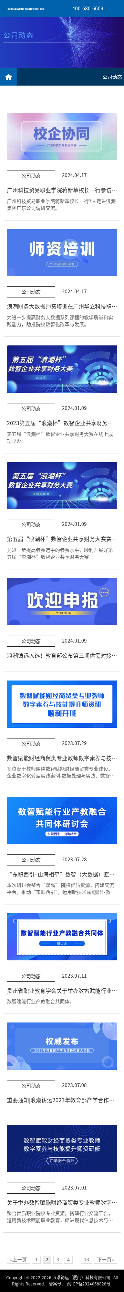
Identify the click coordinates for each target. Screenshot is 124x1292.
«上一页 (18, 1259)
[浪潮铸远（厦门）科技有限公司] (25, 8)
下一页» (105, 1259)
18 (86, 1259)
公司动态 (112, 77)
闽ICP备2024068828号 (89, 1284)
